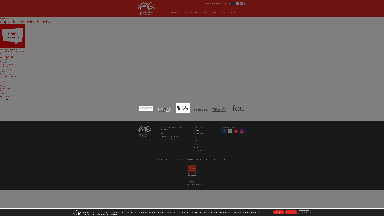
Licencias (188, 13)
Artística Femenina (7, 65)
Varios (2, 93)
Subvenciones (5, 89)
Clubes (213, 13)
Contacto (197, 151)
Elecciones (4, 79)
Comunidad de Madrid (8, 77)
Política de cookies (222, 159)
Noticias (231, 13)
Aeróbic (3, 62)
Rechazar (291, 212)
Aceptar (278, 212)
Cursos (222, 13)
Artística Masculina (7, 67)
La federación (176, 13)
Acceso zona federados (212, 3)
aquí (115, 214)
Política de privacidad (205, 159)
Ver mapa (167, 133)
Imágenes (241, 13)
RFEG (2, 84)
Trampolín (4, 91)
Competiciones (5, 74)
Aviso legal (191, 159)
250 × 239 (17, 49)
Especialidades (201, 13)
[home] (150, 8)
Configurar (304, 212)
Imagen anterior (6, 18)
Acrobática (4, 60)
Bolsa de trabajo (6, 69)
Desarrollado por (192, 184)
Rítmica (3, 86)
